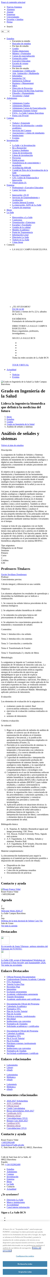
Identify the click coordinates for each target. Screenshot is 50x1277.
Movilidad (11, 1019)
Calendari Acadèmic (15, 1033)
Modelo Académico (20, 230)
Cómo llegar (17, 242)
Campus (10, 118)
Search (10, 26)
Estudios (10, 38)
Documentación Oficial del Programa (23, 1004)
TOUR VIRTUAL (20, 365)
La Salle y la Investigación (23, 145)
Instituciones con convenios (19, 1021)
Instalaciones (17, 135)
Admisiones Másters (21, 105)
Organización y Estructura (23, 222)
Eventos (15, 138)
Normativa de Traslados (17, 1024)
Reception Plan (13, 987)
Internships (11, 989)
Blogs (9, 210)
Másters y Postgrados (21, 53)
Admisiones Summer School (24, 110)
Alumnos (11, 9)
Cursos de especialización (23, 56)
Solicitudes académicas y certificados (23, 1026)
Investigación (12, 140)
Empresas (11, 14)
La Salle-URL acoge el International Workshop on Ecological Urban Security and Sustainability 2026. (23, 961)
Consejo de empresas (21, 207)
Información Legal (20, 235)
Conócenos (17, 220)
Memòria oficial (14, 1126)
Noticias (15, 374)
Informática (17, 76)
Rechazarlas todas (25, 1264)
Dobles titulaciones (20, 51)
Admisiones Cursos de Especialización (29, 108)
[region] (25, 1249)
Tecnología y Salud (20, 96)
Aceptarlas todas (25, 1272)
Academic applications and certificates (23, 999)
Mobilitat (11, 1046)
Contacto (11, 245)
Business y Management (23, 83)
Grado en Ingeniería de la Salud (20, 424)
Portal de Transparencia (22, 232)
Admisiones (12, 98)
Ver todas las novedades (11, 965)
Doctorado (17, 66)
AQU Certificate (14, 1103)
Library (10, 1067)
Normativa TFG (14, 1009)
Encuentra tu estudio (21, 41)
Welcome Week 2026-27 (12, 911)
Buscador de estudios (21, 43)
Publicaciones (18, 160)
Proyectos (16, 158)
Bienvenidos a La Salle (22, 217)
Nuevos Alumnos (14, 7)
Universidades (13, 17)
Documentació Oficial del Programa (22, 1031)
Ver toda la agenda (9, 926)
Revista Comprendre (21, 175)
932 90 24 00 (18, 309)
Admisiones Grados (21, 103)
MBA (14, 86)
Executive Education (21, 61)
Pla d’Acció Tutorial (15, 1038)
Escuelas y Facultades (21, 225)
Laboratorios (12, 1074)
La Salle (10, 212)
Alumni (10, 12)
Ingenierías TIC (19, 78)
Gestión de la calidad (21, 227)
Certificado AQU (14, 1113)
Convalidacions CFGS (17, 1128)
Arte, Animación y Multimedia (25, 73)
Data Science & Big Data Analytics (27, 91)
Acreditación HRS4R (21, 168)
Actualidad (11, 369)
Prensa (9, 22)
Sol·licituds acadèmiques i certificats (22, 1053)
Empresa (10, 185)
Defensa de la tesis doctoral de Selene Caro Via (21, 921)
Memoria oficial (14, 1116)
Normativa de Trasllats (16, 1051)
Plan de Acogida (14, 1014)
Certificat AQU (13, 1123)
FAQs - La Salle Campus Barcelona (28, 113)
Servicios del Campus (21, 130)
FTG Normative (14, 982)
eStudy (10, 1070)
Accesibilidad (13, 1205)
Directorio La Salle (20, 237)
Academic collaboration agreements (22, 994)
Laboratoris (12, 1084)
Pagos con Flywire (20, 115)
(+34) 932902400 (12, 1164)
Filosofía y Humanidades (23, 93)
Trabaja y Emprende (21, 123)
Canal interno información (18, 1207)
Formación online (20, 58)
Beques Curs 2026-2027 (17, 1121)
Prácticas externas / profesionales (21, 1016)
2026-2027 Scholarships (17, 1101)
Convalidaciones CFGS (17, 1118)
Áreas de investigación (22, 153)
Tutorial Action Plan (15, 984)
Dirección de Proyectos (22, 88)
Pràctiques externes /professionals (21, 1043)
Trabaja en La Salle (20, 240)
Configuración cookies (25, 1256)
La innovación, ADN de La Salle (26, 205)
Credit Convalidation (16, 1108)
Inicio (9, 417)
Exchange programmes (17, 992)
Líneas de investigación (22, 155)
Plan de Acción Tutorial (17, 1011)
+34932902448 (8, 1142)
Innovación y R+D (20, 195)
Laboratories (12, 1065)
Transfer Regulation (15, 997)
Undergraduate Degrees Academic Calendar (26, 979)
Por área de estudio (20, 68)
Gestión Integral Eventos (23, 202)
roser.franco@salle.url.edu (12, 1145)
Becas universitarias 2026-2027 (20, 1111)
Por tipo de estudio (20, 46)
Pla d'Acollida (13, 1041)
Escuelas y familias (15, 19)
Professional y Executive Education (27, 187)
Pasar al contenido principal (13, 2)
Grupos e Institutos (20, 150)
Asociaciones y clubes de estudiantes (28, 133)
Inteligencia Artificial (21, 81)
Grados (15, 48)
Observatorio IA (19, 182)
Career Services (19, 190)
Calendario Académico (17, 1006)
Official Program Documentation (21, 977)
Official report (13, 1106)
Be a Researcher (19, 148)
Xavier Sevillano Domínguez (14, 574)
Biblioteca (11, 1077)
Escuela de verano (20, 63)
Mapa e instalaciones (16, 1202)
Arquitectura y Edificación (23, 71)
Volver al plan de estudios (12, 445)
